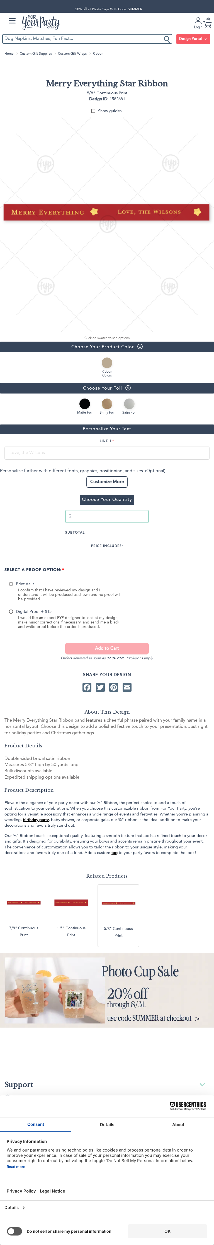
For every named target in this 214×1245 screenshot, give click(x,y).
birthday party (36, 820)
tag (114, 853)
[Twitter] (100, 687)
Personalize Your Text (107, 429)
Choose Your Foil (61, 388)
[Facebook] (86, 687)
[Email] (127, 687)
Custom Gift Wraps (72, 54)
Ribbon (98, 54)
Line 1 (106, 441)
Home (9, 54)
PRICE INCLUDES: (107, 546)
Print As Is (25, 584)
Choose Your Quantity (107, 500)
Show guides (109, 111)
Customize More (107, 482)
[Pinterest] (113, 687)
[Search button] (167, 39)
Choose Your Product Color (67, 346)
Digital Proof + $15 (34, 612)
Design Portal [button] (191, 39)
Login (198, 27)
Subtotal (75, 532)
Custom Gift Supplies (36, 54)
